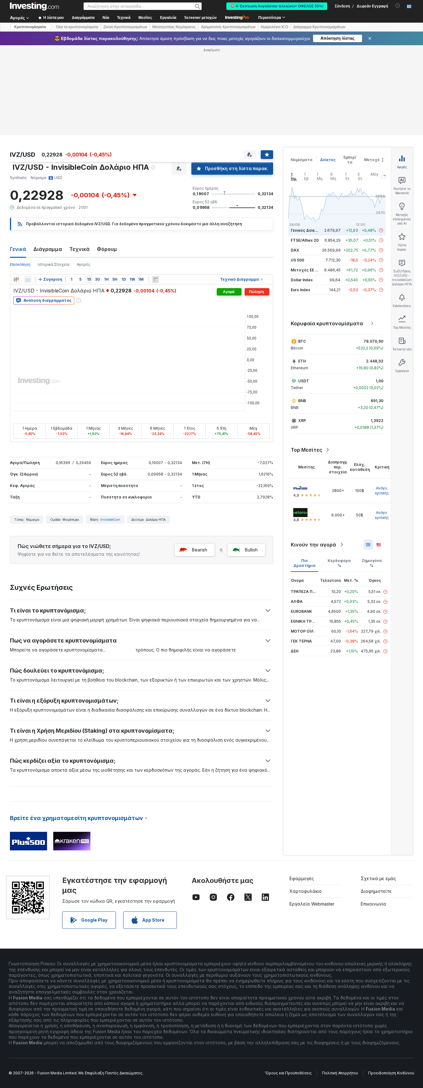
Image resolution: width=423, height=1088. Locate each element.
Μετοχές (373, 159)
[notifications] (397, 6)
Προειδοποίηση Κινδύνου (391, 1073)
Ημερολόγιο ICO (274, 27)
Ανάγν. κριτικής (382, 490)
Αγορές (83, 264)
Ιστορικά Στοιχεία (53, 264)
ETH (302, 361)
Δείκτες (328, 159)
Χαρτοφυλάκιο (306, 891)
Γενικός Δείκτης (306, 230)
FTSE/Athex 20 (305, 240)
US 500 (297, 260)
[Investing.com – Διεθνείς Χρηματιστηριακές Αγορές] (34, 6)
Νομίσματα (301, 159)
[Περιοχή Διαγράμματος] (27, 279)
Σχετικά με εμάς (378, 878)
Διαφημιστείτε (376, 891)
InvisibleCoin (110, 519)
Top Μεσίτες (306, 450)
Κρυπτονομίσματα (30, 27)
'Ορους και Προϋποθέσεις (288, 1073)
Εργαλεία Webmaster (312, 903)
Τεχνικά (79, 249)
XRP (302, 420)
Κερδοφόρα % (339, 563)
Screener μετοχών (200, 17)
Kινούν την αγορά (313, 545)
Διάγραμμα (47, 249)
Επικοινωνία (373, 903)
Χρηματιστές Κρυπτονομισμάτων (228, 27)
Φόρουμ (107, 249)
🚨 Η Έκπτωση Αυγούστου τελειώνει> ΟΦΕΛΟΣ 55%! (277, 6)
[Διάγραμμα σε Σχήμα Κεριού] (16, 279)
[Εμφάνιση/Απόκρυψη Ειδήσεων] (155, 279)
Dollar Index (302, 280)
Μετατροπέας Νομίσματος (174, 27)
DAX (295, 250)
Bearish (199, 549)
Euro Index (300, 289)
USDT (303, 381)
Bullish (251, 549)
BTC (302, 341)
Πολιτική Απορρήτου (340, 1073)
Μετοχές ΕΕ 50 (305, 270)
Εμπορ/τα (349, 160)
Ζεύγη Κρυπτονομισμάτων (125, 27)
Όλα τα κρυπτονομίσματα (77, 27)
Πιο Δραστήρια (305, 563)
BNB (302, 400)
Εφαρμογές (302, 878)
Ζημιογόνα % (372, 563)
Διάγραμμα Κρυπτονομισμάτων (319, 27)
